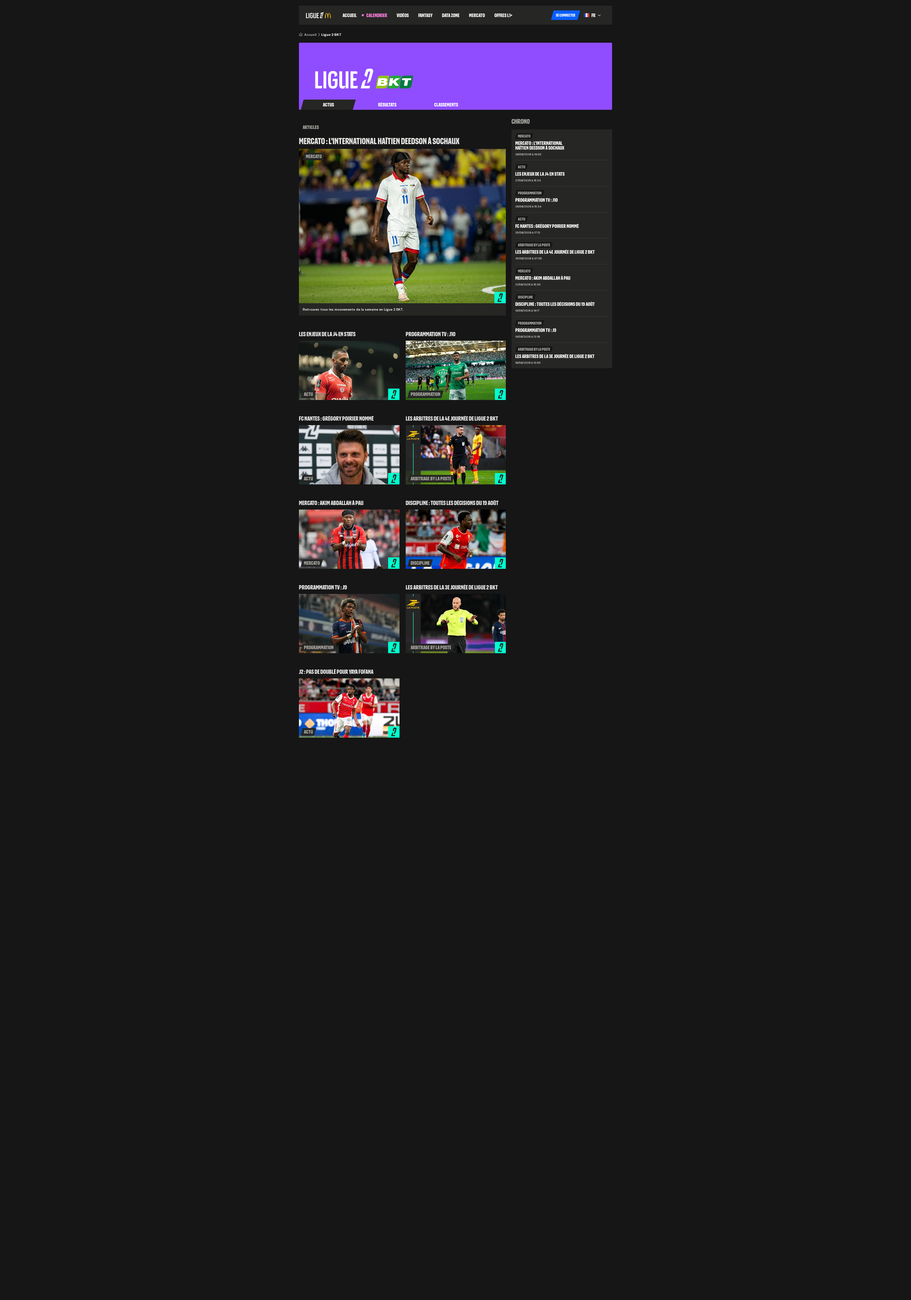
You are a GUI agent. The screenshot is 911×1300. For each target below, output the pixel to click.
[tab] (328, 104)
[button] (565, 15)
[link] (310, 34)
